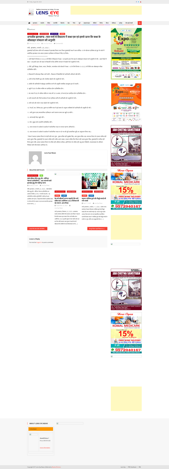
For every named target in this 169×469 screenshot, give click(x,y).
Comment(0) (59, 43)
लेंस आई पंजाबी (129, 23)
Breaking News (32, 34)
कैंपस (107, 23)
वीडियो (94, 23)
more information (45, 448)
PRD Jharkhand (132, 467)
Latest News (44, 34)
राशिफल (114, 23)
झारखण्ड (35, 23)
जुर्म (79, 23)
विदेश (48, 23)
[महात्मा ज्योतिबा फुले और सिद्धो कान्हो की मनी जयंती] (94, 181)
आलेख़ (120, 23)
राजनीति (55, 23)
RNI (140, 467)
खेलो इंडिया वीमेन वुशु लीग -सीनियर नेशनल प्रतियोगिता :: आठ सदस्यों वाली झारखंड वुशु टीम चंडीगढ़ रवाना (39, 180)
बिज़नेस (62, 23)
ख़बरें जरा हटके (54, 34)
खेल (69, 23)
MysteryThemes (56, 467)
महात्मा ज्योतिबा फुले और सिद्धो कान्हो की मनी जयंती (94, 199)
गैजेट (74, 23)
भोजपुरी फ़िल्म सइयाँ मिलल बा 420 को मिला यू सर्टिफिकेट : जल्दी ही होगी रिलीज (98, 229)
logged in (39, 242)
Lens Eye (123, 467)
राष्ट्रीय (42, 23)
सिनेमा (101, 23)
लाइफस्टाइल (87, 23)
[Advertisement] (106, 10)
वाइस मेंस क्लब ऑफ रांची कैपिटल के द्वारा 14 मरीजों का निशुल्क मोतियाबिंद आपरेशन (38, 229)
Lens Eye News (47, 43)
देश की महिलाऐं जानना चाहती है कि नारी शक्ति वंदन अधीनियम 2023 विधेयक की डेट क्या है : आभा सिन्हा (67, 200)
